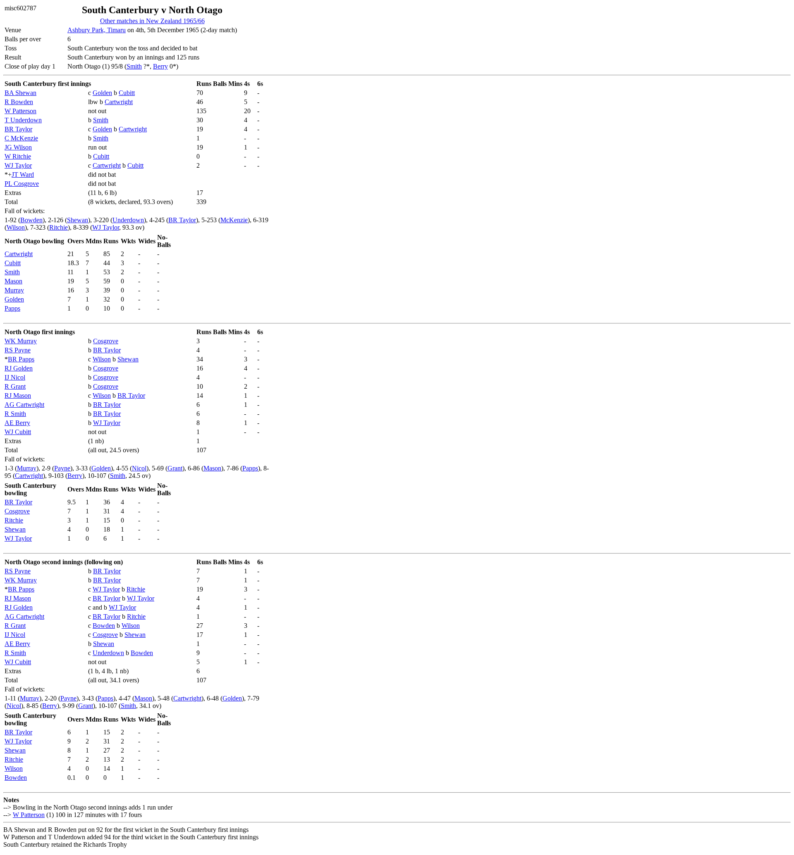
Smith (134, 66)
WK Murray (21, 340)
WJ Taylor (18, 165)
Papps (12, 308)
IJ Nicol (15, 377)
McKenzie (234, 219)
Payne (62, 468)
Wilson (16, 227)
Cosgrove (105, 340)
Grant (174, 468)
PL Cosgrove (22, 183)
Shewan (77, 219)
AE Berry (17, 422)
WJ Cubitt (18, 431)
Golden (102, 92)
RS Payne (18, 350)
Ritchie (58, 227)
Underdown (128, 219)
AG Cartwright (24, 404)
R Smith (15, 413)
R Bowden (19, 101)
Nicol (139, 468)
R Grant (15, 386)
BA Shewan (20, 92)
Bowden (31, 219)
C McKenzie (21, 138)
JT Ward (23, 174)
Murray (14, 290)
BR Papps (21, 359)
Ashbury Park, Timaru (96, 29)
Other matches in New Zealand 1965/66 (152, 20)
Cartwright (119, 101)
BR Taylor (18, 129)
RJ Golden (19, 368)
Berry (160, 66)
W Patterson (20, 110)
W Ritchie (18, 156)
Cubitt (127, 92)
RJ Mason (18, 395)
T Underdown (23, 120)
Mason (13, 281)
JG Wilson (18, 147)
